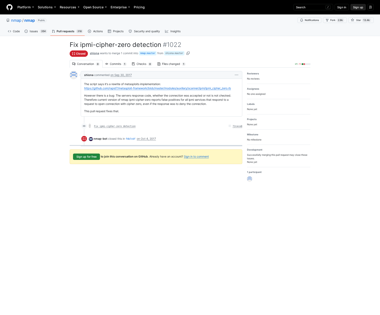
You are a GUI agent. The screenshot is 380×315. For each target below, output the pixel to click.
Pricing (139, 7)
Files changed (175, 63)
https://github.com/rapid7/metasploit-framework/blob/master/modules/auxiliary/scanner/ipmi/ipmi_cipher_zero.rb (157, 88)
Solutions (45, 7)
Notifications (312, 20)
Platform (24, 7)
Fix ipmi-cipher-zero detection (115, 126)
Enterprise (119, 7)
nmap (16, 20)
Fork (336, 20)
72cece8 (237, 126)
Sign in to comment (196, 156)
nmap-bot (100, 138)
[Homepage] (9, 7)
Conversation (90, 63)
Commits (119, 63)
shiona (94, 53)
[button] (236, 75)
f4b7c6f (130, 139)
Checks (146, 63)
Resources (68, 7)
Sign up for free (86, 156)
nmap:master (147, 53)
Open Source (93, 7)
